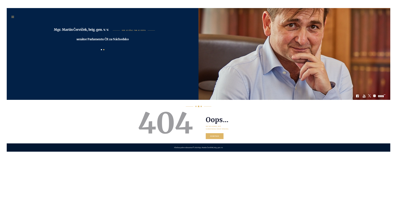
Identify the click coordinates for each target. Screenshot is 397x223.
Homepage (214, 136)
